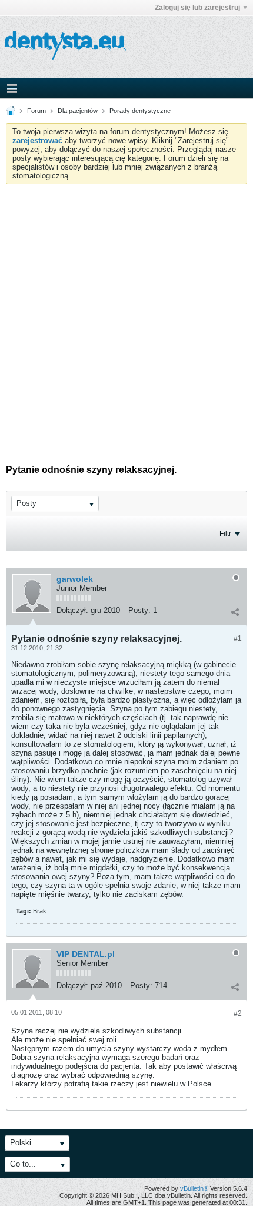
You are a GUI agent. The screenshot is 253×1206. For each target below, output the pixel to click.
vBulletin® (194, 1188)
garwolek (74, 579)
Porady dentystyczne (140, 110)
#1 (238, 638)
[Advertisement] (126, 316)
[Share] (235, 612)
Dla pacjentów (78, 110)
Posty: (139, 610)
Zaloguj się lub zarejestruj (197, 8)
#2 (238, 1013)
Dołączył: (72, 610)
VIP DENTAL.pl (85, 954)
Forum (36, 110)
